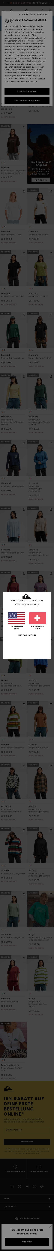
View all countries (27, 635)
